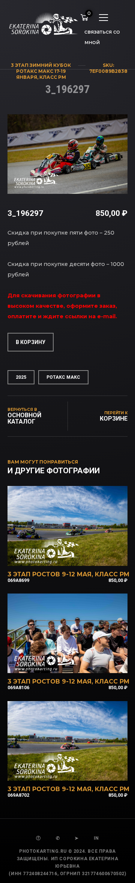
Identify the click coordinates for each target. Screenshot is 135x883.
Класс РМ (52, 77)
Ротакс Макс (63, 377)
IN (96, 838)
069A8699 (18, 580)
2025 (21, 377)
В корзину (30, 342)
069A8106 (18, 687)
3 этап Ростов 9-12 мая (50, 574)
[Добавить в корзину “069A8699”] (77, 556)
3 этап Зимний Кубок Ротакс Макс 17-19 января (41, 71)
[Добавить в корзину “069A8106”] (77, 663)
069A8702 (18, 795)
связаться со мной (102, 33)
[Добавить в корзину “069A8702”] (77, 771)
